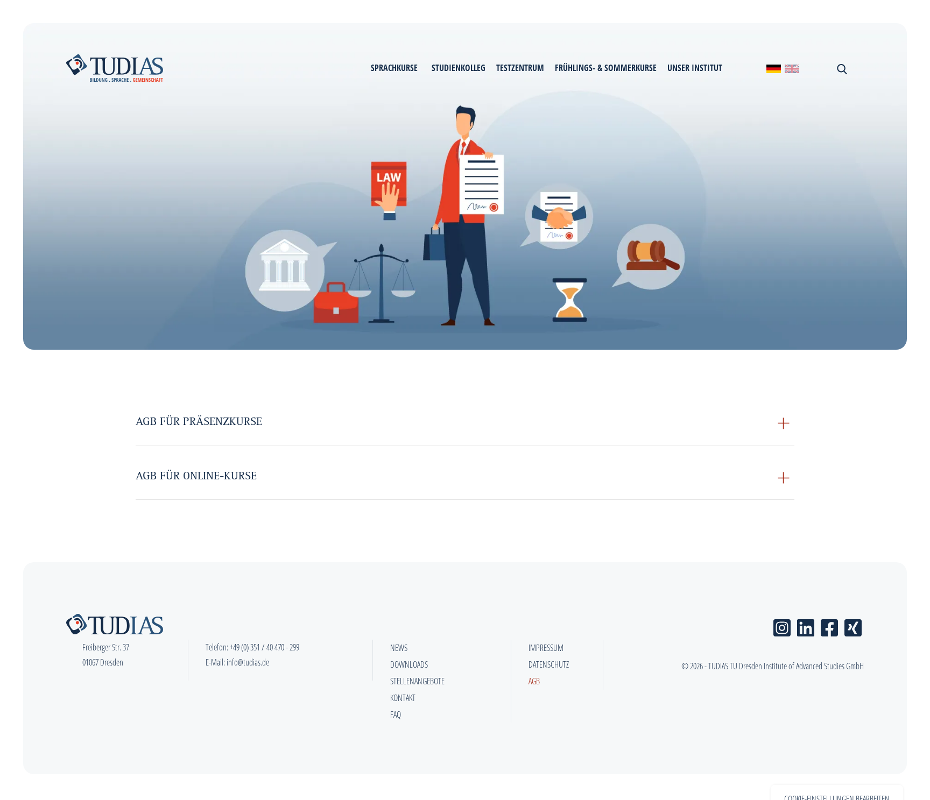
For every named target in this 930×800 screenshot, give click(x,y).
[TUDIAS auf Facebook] (829, 626)
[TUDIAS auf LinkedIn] (805, 626)
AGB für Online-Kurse (196, 477)
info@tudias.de (248, 662)
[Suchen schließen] (841, 68)
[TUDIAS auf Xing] (853, 626)
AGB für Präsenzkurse (199, 422)
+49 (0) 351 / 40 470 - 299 (264, 647)
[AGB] (792, 68)
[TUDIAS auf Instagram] (782, 626)
